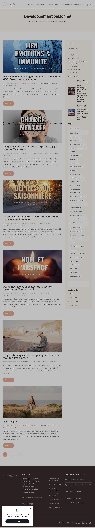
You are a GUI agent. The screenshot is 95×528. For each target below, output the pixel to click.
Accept (17, 521)
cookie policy (23, 516)
